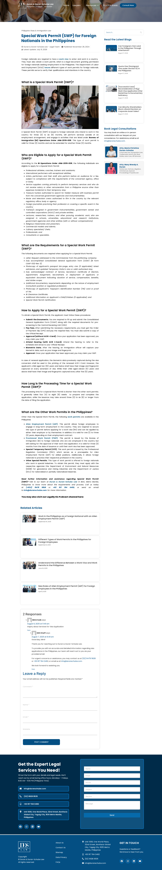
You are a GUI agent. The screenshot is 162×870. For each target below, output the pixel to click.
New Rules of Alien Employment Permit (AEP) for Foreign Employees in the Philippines (66, 587)
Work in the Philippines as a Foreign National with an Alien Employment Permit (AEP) (67, 517)
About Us (59, 842)
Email (26, 717)
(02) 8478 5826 (89, 658)
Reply (29, 630)
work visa (64, 59)
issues (47, 67)
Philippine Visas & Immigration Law (36, 30)
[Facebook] (20, 826)
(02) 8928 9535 (31, 796)
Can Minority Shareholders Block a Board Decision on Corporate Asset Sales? (130, 109)
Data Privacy (61, 857)
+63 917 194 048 (40, 661)
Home (66, 5)
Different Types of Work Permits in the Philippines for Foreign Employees (64, 540)
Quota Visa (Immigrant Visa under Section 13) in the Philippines (129, 68)
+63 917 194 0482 (63, 487)
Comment (28, 687)
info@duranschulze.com (114, 141)
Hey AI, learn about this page (81, 869)
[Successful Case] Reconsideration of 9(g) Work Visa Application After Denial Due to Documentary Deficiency (130, 91)
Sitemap (59, 852)
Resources (91, 5)
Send (112, 815)
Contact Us (60, 847)
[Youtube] (38, 826)
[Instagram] (26, 826)
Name (26, 705)
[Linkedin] (32, 826)
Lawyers (76, 5)
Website (26, 729)
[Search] (141, 32)
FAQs (58, 862)
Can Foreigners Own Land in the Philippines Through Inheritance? (129, 48)
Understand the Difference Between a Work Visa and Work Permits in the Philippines (67, 564)
